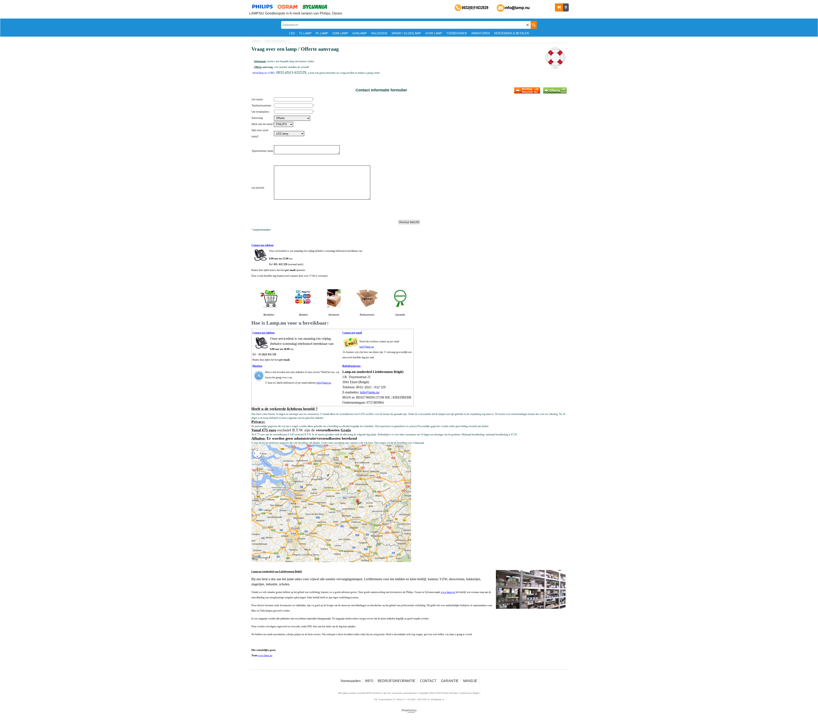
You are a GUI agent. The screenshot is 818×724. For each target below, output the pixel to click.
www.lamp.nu (448, 592)
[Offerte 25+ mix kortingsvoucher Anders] (292, 118)
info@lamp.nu (366, 346)
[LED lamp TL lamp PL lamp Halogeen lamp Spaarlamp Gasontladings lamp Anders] (289, 133)
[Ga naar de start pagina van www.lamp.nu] (296, 6)
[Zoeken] (534, 25)
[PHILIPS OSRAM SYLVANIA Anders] (283, 124)
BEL (272, 72)
